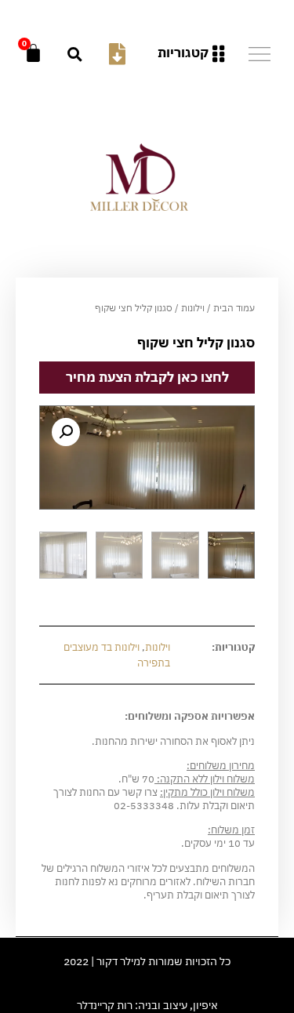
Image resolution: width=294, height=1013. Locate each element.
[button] (74, 53)
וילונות (193, 308)
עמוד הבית (234, 308)
